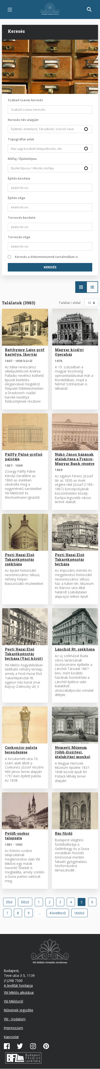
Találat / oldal (70, 302)
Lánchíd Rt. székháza (75, 649)
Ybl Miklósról (13, 1001)
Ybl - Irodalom (14, 1019)
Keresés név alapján (23, 120)
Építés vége (16, 198)
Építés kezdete (19, 178)
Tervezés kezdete (21, 217)
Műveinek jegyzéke (18, 1010)
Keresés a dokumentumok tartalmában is (46, 256)
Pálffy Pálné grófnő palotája (23, 456)
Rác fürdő (63, 833)
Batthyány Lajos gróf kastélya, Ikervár (24, 352)
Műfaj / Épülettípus (22, 158)
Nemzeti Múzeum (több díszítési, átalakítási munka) (72, 752)
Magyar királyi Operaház (69, 352)
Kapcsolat (11, 1036)
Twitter (20, 1046)
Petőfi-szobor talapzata (17, 835)
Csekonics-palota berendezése (21, 749)
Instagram (33, 1046)
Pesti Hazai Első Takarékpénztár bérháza (69, 559)
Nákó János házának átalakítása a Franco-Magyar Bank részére (74, 459)
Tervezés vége (19, 237)
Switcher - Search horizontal (81, 287)
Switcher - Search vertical (92, 287)
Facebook (7, 1046)
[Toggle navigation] (10, 10)
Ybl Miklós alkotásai (19, 992)
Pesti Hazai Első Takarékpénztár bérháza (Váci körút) (24, 654)
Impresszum (13, 1027)
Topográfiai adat (21, 139)
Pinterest (46, 1046)
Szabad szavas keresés (25, 100)
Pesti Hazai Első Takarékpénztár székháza (19, 559)
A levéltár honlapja (18, 985)
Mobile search (89, 9)
